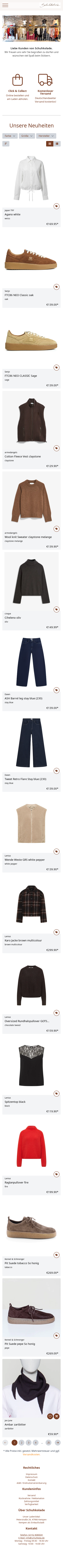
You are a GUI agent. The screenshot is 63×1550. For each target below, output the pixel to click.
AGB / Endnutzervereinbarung (31, 1483)
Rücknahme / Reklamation (31, 1498)
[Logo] (50, 5)
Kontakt (31, 1480)
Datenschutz (31, 1477)
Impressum (31, 1474)
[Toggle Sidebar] (5, 5)
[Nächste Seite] (58, 1443)
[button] (10, 136)
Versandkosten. (31, 1454)
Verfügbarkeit (31, 1504)
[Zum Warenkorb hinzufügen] (56, 1416)
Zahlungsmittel (31, 1501)
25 (48, 1442)
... (42, 1442)
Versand (32, 1495)
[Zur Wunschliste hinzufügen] (50, 1416)
